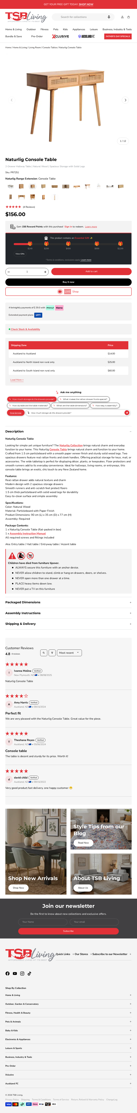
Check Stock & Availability (25, 329)
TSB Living (17, 1095)
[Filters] (52, 653)
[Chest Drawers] (121, 187)
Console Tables (49, 47)
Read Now (83, 842)
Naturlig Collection (71, 445)
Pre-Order (37, 36)
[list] (68, 100)
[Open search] (43, 653)
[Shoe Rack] (10, 197)
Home (8, 47)
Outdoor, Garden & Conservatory (22, 1004)
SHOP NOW (96, 4)
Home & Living (20, 47)
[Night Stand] (32, 187)
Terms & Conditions (41, 1099)
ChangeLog (111, 1099)
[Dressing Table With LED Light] (99, 187)
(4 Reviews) (29, 207)
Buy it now (68, 282)
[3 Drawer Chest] (43, 187)
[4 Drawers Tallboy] (21, 187)
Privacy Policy (12, 1099)
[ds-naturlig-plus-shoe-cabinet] (43, 197)
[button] (128, 17)
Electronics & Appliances (17, 1039)
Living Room (35, 47)
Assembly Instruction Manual (28, 533)
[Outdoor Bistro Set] (110, 187)
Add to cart (91, 271)
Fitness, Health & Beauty (17, 1012)
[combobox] (83, 17)
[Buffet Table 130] (65, 187)
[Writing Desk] (21, 197)
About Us (83, 887)
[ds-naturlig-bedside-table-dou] (32, 197)
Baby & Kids (11, 1030)
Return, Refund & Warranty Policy (87, 1099)
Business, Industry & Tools (18, 1057)
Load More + (17, 379)
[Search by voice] (109, 17)
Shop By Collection (15, 988)
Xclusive (9, 1074)
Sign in (68, 226)
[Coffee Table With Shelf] (77, 187)
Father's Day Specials (118, 36)
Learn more (85, 260)
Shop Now (18, 887)
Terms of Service (61, 1099)
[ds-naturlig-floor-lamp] (54, 197)
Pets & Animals (13, 1021)
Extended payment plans (21, 314)
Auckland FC (11, 1083)
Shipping (25, 1099)
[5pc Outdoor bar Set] (10, 187)
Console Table (58, 449)
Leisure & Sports (13, 1048)
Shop (72, 291)
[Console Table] (88, 187)
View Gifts (20, 254)
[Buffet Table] (54, 187)
